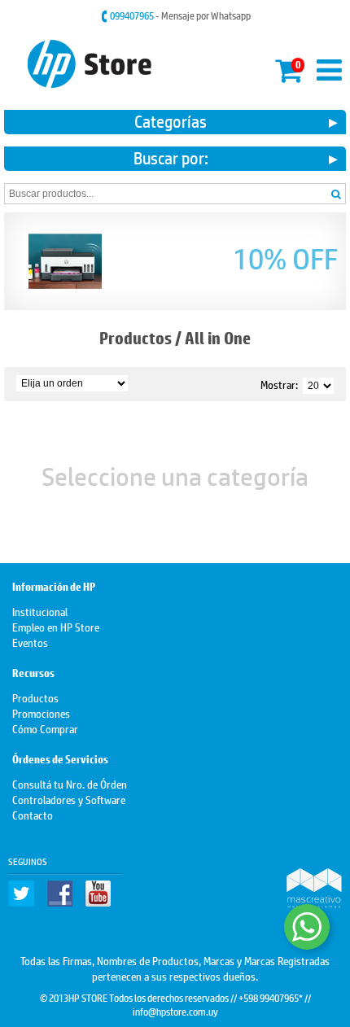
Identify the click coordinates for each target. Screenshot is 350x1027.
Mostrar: (279, 383)
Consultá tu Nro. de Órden (69, 783)
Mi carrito (287, 68)
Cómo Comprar (45, 728)
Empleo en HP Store (55, 626)
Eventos (30, 641)
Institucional (40, 610)
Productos (135, 338)
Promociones (41, 712)
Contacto (32, 814)
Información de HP (53, 587)
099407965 (132, 15)
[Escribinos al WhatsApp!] (307, 927)
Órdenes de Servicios (60, 759)
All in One (218, 338)
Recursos (33, 673)
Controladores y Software (68, 798)
